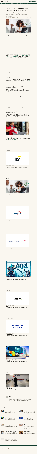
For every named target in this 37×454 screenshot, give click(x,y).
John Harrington (10, 16)
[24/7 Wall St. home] (2, 1)
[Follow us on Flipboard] (8, 448)
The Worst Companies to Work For (28, 431)
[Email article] (29, 17)
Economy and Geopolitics (19, 3)
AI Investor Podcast (33, 1)
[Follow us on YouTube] (4, 448)
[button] (27, 1)
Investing (2, 3)
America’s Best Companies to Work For (10, 431)
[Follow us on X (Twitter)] (2, 448)
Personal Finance (7, 3)
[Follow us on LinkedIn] (3, 448)
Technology (12, 3)
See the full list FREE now (12, 139)
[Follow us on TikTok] (7, 448)
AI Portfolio (26, 3)
